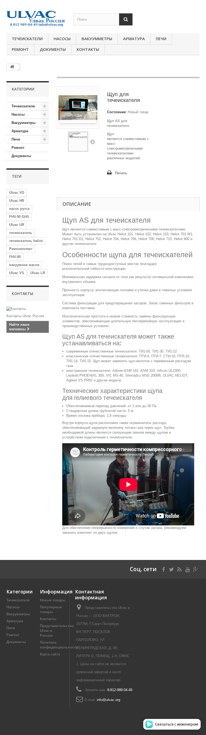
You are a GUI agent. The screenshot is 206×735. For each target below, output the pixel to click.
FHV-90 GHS (19, 217)
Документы (53, 49)
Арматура (134, 38)
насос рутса (19, 209)
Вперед (92, 141)
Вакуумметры (97, 38)
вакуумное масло (24, 265)
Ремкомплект (20, 249)
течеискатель (20, 233)
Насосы (62, 38)
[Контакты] (27, 308)
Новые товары (52, 600)
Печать (121, 173)
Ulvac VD (16, 193)
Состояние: (117, 112)
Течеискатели (27, 38)
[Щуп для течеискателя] (78, 141)
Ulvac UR (16, 225)
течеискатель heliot (26, 241)
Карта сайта (50, 654)
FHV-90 (15, 257)
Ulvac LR (37, 273)
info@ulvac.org (108, 700)
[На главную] (12, 67)
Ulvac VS (16, 273)
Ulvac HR (16, 201)
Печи (161, 38)
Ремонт (20, 49)
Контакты (88, 49)
